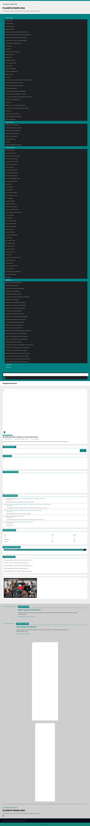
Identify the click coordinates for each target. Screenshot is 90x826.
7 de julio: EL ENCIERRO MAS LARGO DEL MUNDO (13, 144)
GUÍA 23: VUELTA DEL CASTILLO (10, 251)
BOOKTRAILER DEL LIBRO (9, 23)
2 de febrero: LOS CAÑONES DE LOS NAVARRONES (13, 127)
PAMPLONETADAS (10, 122)
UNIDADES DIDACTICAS (9, 74)
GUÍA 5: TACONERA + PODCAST (10, 243)
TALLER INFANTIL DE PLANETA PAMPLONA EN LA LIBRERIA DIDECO (15, 91)
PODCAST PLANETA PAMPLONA (10, 119)
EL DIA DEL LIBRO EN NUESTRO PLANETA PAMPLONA (13, 116)
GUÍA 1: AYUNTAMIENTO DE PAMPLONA (11, 175)
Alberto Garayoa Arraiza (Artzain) (29, 610)
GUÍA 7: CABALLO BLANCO (9, 246)
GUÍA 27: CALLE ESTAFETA (9, 229)
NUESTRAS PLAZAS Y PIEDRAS (10, 150)
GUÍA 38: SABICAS (8, 277)
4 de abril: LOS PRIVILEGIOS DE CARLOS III (12, 133)
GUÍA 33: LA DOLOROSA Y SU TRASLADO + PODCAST (13, 212)
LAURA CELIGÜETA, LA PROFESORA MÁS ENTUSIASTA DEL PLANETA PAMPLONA (17, 347)
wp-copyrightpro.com (49, 824)
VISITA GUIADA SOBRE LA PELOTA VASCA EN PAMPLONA (14, 85)
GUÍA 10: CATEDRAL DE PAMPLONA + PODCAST (12, 178)
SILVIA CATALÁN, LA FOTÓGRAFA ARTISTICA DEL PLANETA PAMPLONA (16, 339)
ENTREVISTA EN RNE (8, 57)
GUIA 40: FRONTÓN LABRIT (9, 215)
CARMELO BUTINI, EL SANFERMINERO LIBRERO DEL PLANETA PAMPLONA (16, 336)
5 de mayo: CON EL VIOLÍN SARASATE (11, 136)
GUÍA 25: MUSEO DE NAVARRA (10, 201)
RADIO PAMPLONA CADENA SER (10, 60)
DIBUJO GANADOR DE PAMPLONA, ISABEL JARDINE (15, 560)
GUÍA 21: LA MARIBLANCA (9, 198)
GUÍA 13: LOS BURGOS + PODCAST (10, 223)
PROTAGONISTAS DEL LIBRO (9, 26)
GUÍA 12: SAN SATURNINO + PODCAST (11, 181)
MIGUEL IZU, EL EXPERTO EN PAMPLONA (11, 285)
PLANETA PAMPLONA (14, 8)
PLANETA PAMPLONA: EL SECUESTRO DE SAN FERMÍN (15, 565)
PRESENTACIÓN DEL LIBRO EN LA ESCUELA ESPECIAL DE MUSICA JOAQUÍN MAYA (17, 34)
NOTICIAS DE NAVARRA (9, 65)
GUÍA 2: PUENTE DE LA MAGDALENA (10, 153)
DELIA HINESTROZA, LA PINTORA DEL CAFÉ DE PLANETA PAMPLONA (15, 333)
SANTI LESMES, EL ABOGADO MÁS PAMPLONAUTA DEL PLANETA (15, 319)
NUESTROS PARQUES (8, 237)
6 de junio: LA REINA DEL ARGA (10, 139)
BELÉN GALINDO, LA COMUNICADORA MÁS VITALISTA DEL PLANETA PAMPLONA (17, 353)
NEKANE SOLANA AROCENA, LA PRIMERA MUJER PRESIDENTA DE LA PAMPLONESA (18, 330)
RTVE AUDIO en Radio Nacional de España (12, 51)
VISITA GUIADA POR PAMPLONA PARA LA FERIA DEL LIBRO (14, 82)
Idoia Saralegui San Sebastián (12, 504)
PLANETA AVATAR (18, 1)
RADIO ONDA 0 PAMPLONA (9, 54)
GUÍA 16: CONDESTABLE (9, 189)
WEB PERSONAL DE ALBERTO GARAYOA (26, 616)
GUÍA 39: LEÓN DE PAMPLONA (10, 232)
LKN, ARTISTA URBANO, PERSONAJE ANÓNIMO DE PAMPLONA (15, 322)
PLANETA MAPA (24, 1)
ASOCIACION (8, 364)
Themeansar (23, 820)
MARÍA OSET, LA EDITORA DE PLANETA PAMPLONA (13, 282)
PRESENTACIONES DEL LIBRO (10, 29)
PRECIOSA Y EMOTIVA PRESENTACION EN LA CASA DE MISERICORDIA (16, 37)
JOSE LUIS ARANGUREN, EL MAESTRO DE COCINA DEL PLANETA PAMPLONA (17, 356)
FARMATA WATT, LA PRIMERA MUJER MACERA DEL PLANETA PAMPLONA (16, 316)
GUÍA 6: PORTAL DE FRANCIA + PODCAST (11, 158)
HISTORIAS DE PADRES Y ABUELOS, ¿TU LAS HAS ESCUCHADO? (20, 437)
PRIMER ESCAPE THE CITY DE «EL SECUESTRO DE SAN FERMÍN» (15, 105)
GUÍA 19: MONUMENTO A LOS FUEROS (11, 195)
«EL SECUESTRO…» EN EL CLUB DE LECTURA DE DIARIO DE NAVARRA (16, 40)
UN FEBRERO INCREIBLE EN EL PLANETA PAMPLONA (15, 571)
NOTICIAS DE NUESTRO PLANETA (7, 435)
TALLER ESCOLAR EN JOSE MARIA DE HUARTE (12, 99)
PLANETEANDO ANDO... (9, 446)
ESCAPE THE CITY (8, 102)
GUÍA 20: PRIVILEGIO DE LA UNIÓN (10, 226)
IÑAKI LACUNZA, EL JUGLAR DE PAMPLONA (12, 299)
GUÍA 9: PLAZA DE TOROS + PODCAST (11, 164)
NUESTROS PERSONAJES (9, 263)
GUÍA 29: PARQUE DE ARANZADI (10, 260)
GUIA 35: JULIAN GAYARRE (9, 268)
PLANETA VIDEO (37, 1)
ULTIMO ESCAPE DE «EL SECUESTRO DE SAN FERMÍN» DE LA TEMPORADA (16, 108)
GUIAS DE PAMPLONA (10, 147)
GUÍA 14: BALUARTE (8, 184)
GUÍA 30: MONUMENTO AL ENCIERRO (11, 206)
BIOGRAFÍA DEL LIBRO (8, 20)
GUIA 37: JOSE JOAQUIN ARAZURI (10, 274)
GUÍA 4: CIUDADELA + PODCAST (10, 240)
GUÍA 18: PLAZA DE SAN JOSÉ (9, 167)
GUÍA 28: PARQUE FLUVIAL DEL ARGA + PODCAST (13, 257)
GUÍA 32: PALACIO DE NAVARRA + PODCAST (12, 209)
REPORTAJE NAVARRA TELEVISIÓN (10, 68)
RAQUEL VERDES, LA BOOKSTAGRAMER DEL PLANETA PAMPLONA (15, 302)
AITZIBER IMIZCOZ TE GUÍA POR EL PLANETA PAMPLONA (14, 325)
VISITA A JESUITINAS (8, 46)
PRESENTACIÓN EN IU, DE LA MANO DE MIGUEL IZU (13, 43)
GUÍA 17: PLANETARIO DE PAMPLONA (11, 192)
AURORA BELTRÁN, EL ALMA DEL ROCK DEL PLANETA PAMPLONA (15, 305)
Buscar (83, 450)
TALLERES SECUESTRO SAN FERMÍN (11, 88)
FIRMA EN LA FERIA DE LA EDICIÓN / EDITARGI (12, 113)
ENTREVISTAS (9, 280)
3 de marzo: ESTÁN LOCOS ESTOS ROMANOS (12, 130)
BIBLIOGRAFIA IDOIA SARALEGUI (23, 633)
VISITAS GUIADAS (8, 77)
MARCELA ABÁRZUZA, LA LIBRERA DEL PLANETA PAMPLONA (14, 288)
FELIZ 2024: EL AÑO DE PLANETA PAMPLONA (13, 562)
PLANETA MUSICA (31, 1)
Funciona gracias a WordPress (8, 820)
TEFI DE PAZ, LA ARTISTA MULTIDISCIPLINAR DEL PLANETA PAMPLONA (16, 350)
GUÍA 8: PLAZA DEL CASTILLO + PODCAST (11, 161)
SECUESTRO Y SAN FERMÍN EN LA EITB (11, 71)
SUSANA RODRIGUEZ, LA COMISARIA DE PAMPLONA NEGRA (14, 313)
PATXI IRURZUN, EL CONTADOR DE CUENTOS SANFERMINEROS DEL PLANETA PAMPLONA (19, 344)
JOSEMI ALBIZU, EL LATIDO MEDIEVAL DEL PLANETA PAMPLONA (15, 308)
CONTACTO (8, 367)
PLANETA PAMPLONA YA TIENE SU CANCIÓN (13, 568)
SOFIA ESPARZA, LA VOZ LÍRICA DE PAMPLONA (12, 291)
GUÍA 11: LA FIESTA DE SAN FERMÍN (10, 220)
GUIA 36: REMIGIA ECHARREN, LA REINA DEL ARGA (13, 271)
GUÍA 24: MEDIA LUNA (8, 254)
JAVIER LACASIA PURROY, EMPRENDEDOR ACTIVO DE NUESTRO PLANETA (16, 361)
